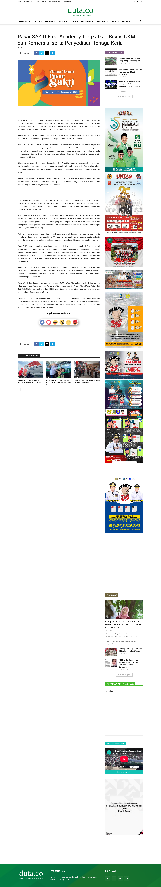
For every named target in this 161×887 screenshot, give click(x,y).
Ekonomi (63, 21)
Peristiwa (23, 21)
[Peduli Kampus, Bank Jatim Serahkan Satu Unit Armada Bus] (87, 369)
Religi (114, 21)
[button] (140, 22)
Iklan (37, 1)
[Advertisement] (58, 112)
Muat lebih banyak (124, 96)
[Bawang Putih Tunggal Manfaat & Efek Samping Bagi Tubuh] (111, 652)
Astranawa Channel (54, 1)
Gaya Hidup (102, 21)
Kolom (125, 21)
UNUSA (75, 21)
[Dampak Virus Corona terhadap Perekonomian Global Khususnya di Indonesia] (124, 609)
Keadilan (49, 21)
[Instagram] (134, 1)
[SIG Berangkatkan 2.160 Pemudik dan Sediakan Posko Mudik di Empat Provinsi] (58, 369)
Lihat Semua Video (124, 772)
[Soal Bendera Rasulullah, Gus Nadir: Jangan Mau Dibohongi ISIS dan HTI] (111, 72)
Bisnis (20, 377)
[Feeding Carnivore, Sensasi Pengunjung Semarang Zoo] (111, 61)
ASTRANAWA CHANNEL (116, 744)
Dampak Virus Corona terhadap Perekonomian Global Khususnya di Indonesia (123, 624)
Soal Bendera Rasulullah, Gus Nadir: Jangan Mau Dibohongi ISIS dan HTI (130, 72)
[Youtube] (141, 1)
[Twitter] (138, 1)
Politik (36, 21)
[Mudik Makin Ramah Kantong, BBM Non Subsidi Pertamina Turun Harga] (30, 369)
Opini (107, 617)
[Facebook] (130, 1)
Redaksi (43, 1)
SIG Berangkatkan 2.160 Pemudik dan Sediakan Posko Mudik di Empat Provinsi (58, 382)
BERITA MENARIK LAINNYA (29, 356)
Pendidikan (86, 21)
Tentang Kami (67, 1)
